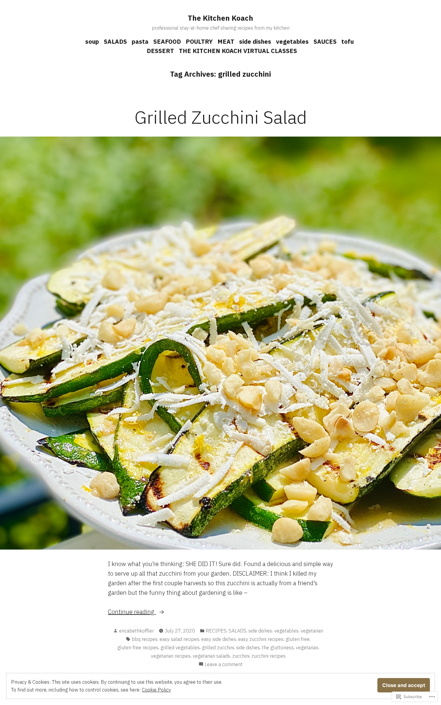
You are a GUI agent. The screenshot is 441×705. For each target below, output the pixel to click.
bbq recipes (145, 639)
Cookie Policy (156, 689)
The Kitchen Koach (220, 18)
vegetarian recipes (170, 656)
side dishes (255, 41)
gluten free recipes (137, 647)
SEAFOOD (167, 41)
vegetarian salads (211, 656)
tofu (347, 41)
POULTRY (199, 41)
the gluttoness (278, 647)
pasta (140, 41)
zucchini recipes (268, 656)
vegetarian (312, 630)
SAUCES (325, 41)
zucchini (240, 656)
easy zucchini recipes (261, 639)
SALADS (115, 41)
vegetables (292, 41)
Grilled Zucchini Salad (220, 116)
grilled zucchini (218, 647)
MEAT (226, 41)
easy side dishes (218, 639)
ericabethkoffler (136, 630)
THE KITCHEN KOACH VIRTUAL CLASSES (238, 51)
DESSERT (160, 51)
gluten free (298, 639)
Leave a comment (224, 664)
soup (92, 41)
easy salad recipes (179, 639)
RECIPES (216, 630)
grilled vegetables (180, 647)
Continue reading (132, 612)
